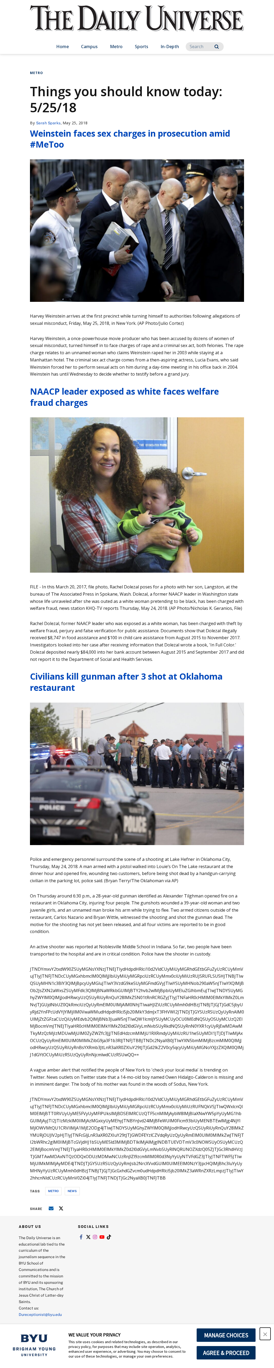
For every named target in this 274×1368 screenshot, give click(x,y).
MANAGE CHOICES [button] (226, 1335)
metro (53, 1191)
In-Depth (170, 46)
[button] (265, 1334)
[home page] (137, 24)
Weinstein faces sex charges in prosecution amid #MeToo (130, 139)
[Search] (216, 46)
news (72, 1191)
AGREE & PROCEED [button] (226, 1353)
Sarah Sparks (48, 123)
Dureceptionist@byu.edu (40, 1314)
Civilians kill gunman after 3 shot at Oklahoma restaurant (126, 681)
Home (62, 46)
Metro (116, 46)
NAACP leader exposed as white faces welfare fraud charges (124, 397)
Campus (89, 46)
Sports (141, 46)
